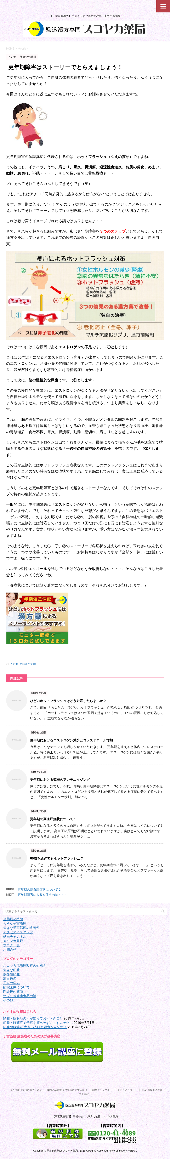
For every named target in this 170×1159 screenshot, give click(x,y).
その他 (14, 664)
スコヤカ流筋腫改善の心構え (24, 965)
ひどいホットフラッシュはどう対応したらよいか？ (68, 701)
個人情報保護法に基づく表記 (26, 1090)
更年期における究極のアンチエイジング (60, 779)
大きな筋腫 (11, 970)
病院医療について (16, 987)
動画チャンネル (14, 936)
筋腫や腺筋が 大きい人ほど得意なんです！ (35, 1027)
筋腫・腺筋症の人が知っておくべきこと (33, 1018)
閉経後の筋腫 (28, 664)
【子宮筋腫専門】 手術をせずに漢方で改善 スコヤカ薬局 (85, 1116)
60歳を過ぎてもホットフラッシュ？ (57, 858)
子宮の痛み (11, 983)
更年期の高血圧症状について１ (53, 819)
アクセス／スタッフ (18, 932)
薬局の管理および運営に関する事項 (67, 1090)
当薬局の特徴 (13, 919)
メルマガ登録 (13, 941)
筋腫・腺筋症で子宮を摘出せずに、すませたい (38, 1022)
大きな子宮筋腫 (14, 923)
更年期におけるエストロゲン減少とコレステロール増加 (71, 740)
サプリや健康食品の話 (19, 996)
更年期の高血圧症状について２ (39, 889)
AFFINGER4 (129, 1150)
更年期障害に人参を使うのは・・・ (42, 894)
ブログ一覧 (11, 945)
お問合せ (9, 949)
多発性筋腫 (11, 974)
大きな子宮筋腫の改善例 (21, 928)
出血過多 (9, 978)
